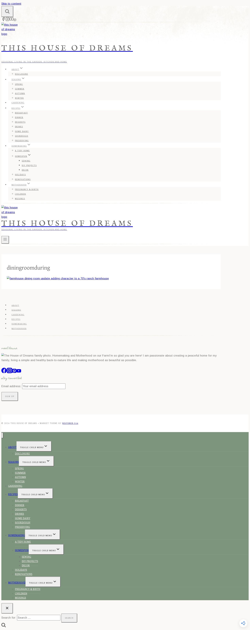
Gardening (18, 103)
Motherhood (19, 328)
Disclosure (21, 74)
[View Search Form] (7, 11)
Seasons (16, 310)
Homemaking (19, 324)
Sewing (26, 161)
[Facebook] (3, 20)
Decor (25, 170)
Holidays (20, 175)
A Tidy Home (22, 151)
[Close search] (7, 608)
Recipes (16, 319)
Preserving (22, 141)
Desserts (20, 122)
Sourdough (21, 136)
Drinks (19, 127)
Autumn (20, 93)
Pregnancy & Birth (27, 189)
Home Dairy (22, 131)
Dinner (19, 117)
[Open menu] (5, 240)
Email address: (11, 386)
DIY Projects (29, 165)
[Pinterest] (15, 20)
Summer (19, 89)
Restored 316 (70, 423)
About (15, 305)
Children (20, 194)
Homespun (22, 550)
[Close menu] (2, 435)
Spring (19, 84)
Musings (20, 199)
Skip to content (11, 3)
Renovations (23, 179)
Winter (19, 98)
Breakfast (21, 113)
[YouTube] (12, 20)
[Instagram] (7, 20)
